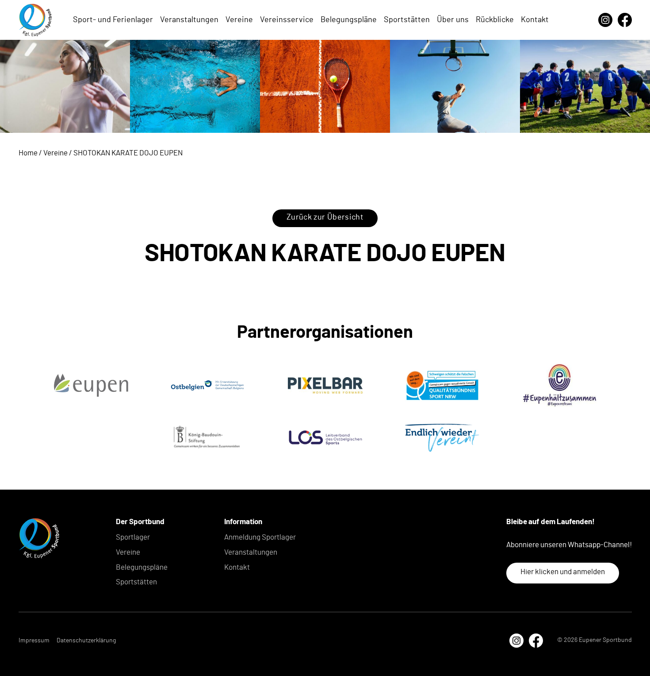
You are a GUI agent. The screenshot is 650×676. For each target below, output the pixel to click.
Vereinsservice (287, 20)
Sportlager (133, 537)
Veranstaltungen (189, 20)
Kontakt (535, 20)
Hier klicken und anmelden (562, 572)
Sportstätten (407, 20)
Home (28, 153)
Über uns (453, 20)
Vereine (239, 20)
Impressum (34, 640)
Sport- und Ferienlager (113, 20)
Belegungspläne (349, 20)
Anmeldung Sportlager (260, 537)
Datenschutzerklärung (86, 640)
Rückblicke (495, 20)
